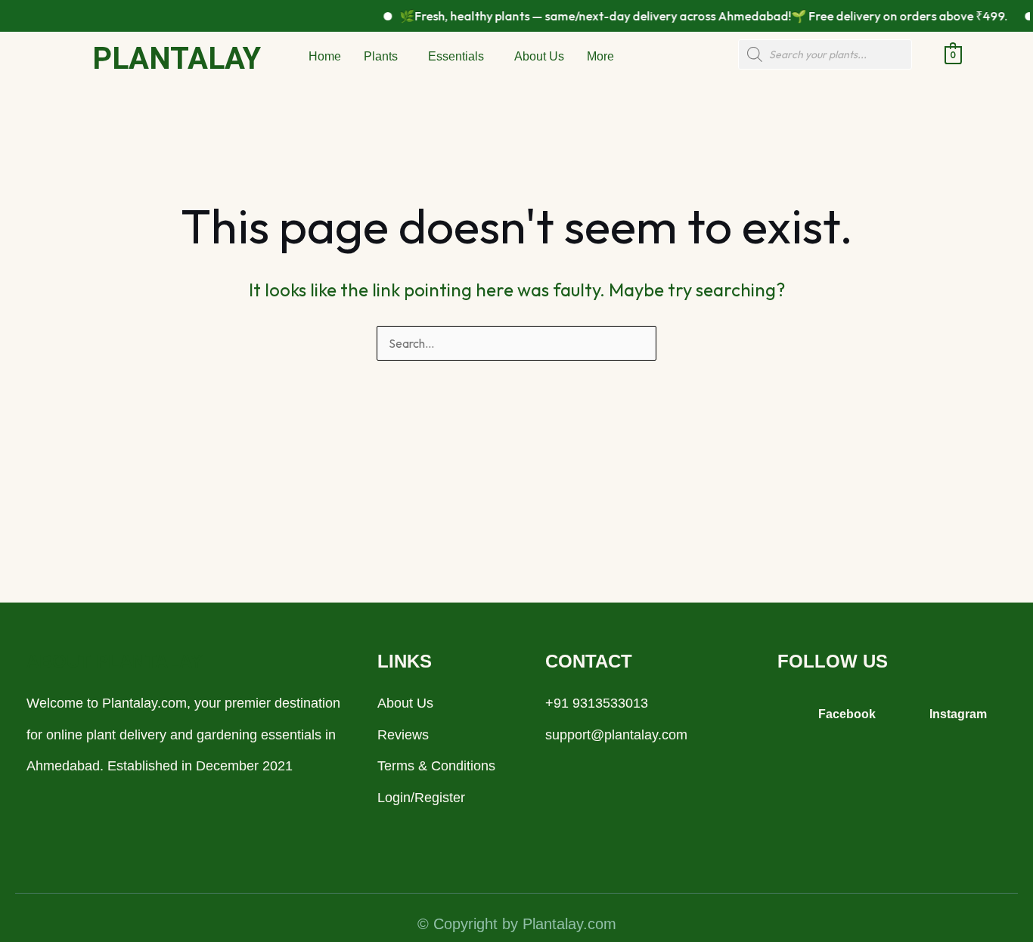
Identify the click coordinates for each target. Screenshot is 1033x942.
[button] (384, 56)
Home (325, 56)
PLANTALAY (176, 58)
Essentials (456, 56)
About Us (539, 56)
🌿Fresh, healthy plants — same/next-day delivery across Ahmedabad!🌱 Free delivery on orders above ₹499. (693, 15)
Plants (381, 56)
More (600, 56)
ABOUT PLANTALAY (114, 661)
